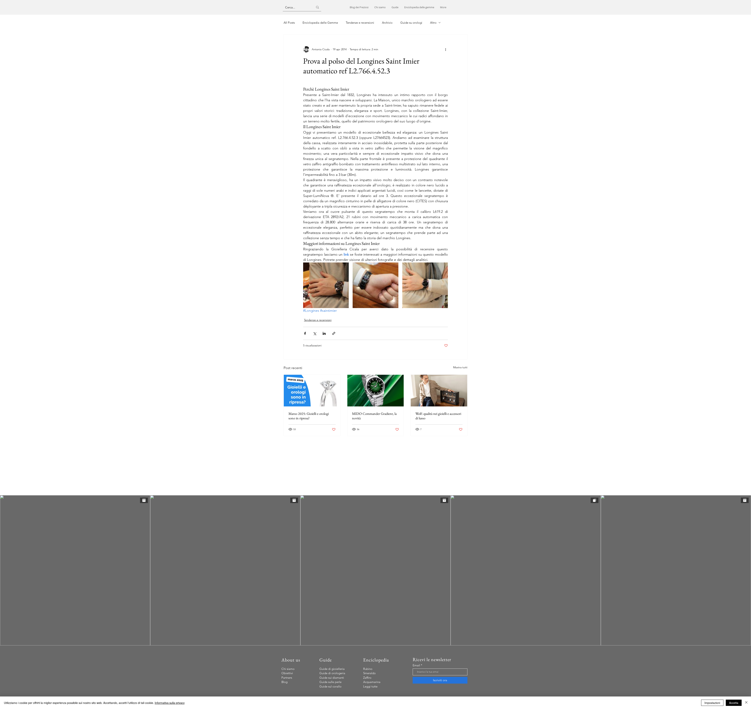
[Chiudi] (746, 703)
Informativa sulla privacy (170, 703)
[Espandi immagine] (326, 285)
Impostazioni (712, 703)
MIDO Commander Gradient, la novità (374, 415)
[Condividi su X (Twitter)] (314, 333)
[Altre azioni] (445, 49)
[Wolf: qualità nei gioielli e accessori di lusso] (439, 390)
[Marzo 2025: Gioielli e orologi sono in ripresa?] (312, 390)
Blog (284, 682)
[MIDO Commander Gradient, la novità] (375, 390)
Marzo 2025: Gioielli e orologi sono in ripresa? (308, 415)
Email (416, 665)
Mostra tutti (460, 367)
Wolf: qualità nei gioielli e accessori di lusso (438, 415)
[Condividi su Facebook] (305, 333)
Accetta (733, 703)
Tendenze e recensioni (317, 320)
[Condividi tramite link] (334, 333)
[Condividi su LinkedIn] (324, 333)
